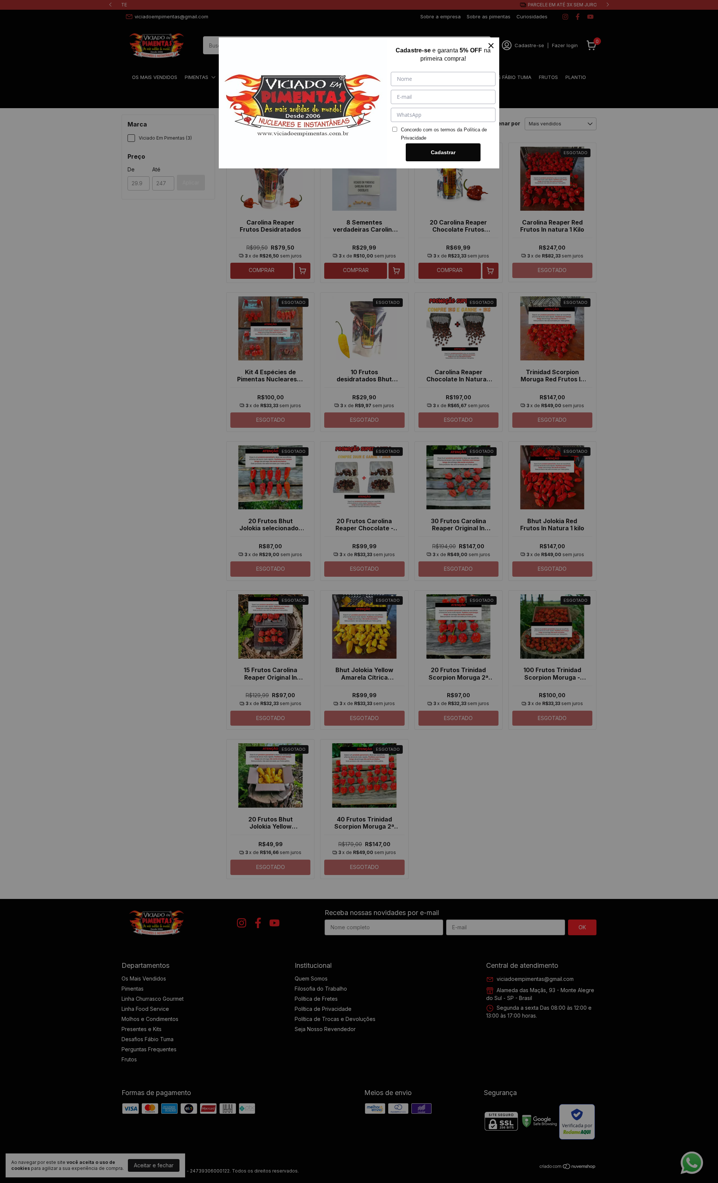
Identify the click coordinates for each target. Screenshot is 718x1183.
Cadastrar (443, 152)
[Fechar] (491, 45)
